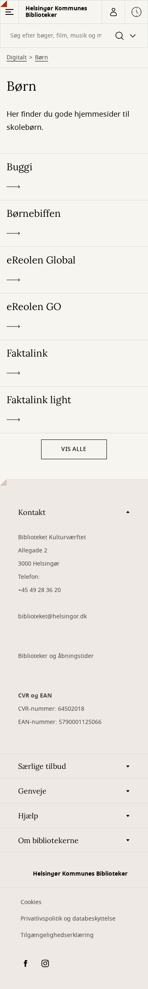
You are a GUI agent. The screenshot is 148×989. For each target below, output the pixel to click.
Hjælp (28, 815)
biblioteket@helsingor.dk (52, 616)
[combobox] (74, 35)
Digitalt (17, 57)
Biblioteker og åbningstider (56, 656)
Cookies (31, 902)
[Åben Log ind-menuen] (113, 11)
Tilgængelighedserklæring (57, 935)
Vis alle (73, 449)
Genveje (32, 791)
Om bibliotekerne (48, 840)
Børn (41, 57)
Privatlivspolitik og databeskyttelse (68, 918)
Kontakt (32, 512)
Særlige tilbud (42, 766)
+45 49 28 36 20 (39, 590)
